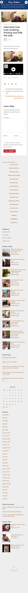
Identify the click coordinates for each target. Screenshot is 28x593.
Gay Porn (13, 24)
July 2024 (4, 489)
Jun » (7, 407)
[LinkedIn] (16, 84)
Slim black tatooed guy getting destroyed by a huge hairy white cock (14, 91)
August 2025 (5, 451)
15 (9, 398)
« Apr (3, 407)
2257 (16, 571)
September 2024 (6, 484)
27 (4, 404)
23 (12, 401)
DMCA (12, 571)
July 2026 (4, 418)
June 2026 (5, 421)
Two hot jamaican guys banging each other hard (13, 97)
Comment (7, 118)
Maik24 (10, 39)
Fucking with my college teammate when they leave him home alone (17, 332)
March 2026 (5, 430)
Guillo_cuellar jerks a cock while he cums (17, 545)
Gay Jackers (13, 569)
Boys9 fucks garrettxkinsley (14, 511)
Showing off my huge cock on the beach (13, 507)
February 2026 (6, 433)
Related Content (15, 254)
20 (4, 401)
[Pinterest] (12, 84)
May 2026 (4, 424)
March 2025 (5, 466)
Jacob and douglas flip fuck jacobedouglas (17, 321)
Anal (9, 24)
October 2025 (5, 445)
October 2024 (5, 481)
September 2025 (6, 448)
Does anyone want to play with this (17, 311)
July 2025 (4, 454)
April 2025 (4, 463)
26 (21, 401)
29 (9, 404)
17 (15, 398)
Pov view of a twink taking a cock (18, 260)
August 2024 (5, 487)
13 (4, 398)
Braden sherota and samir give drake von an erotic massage (13, 373)
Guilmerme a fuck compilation (9, 362)
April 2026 (4, 427)
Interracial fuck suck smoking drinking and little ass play (13, 31)
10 (15, 395)
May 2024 (4, 495)
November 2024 (6, 478)
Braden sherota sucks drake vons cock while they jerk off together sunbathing (13, 367)
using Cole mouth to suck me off (18, 525)
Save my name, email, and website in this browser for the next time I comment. (13, 145)
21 (6, 401)
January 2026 (5, 436)
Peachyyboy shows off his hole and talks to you (13, 379)
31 (15, 404)
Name (6, 135)
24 (15, 401)
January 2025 (5, 472)
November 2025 (6, 442)
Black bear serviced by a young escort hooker (17, 249)
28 (6, 404)
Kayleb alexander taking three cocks (17, 280)
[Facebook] (9, 84)
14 (6, 398)
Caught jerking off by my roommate (17, 535)
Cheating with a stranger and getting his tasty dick (18, 270)
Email (16, 135)
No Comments (14, 77)
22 (9, 401)
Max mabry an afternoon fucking (17, 290)
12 (21, 395)
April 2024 (4, 499)
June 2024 (5, 493)
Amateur (6, 24)
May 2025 (4, 460)
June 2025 (5, 457)
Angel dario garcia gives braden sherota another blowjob (12, 515)
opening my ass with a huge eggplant (18, 301)
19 (21, 398)
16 (12, 398)
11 (18, 395)
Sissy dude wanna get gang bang (18, 342)
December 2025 (6, 439)
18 (18, 398)
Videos (4, 241)
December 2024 (6, 474)
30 (12, 404)
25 (18, 401)
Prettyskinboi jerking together (9, 357)
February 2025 (6, 469)
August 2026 (5, 415)
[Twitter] (5, 84)
